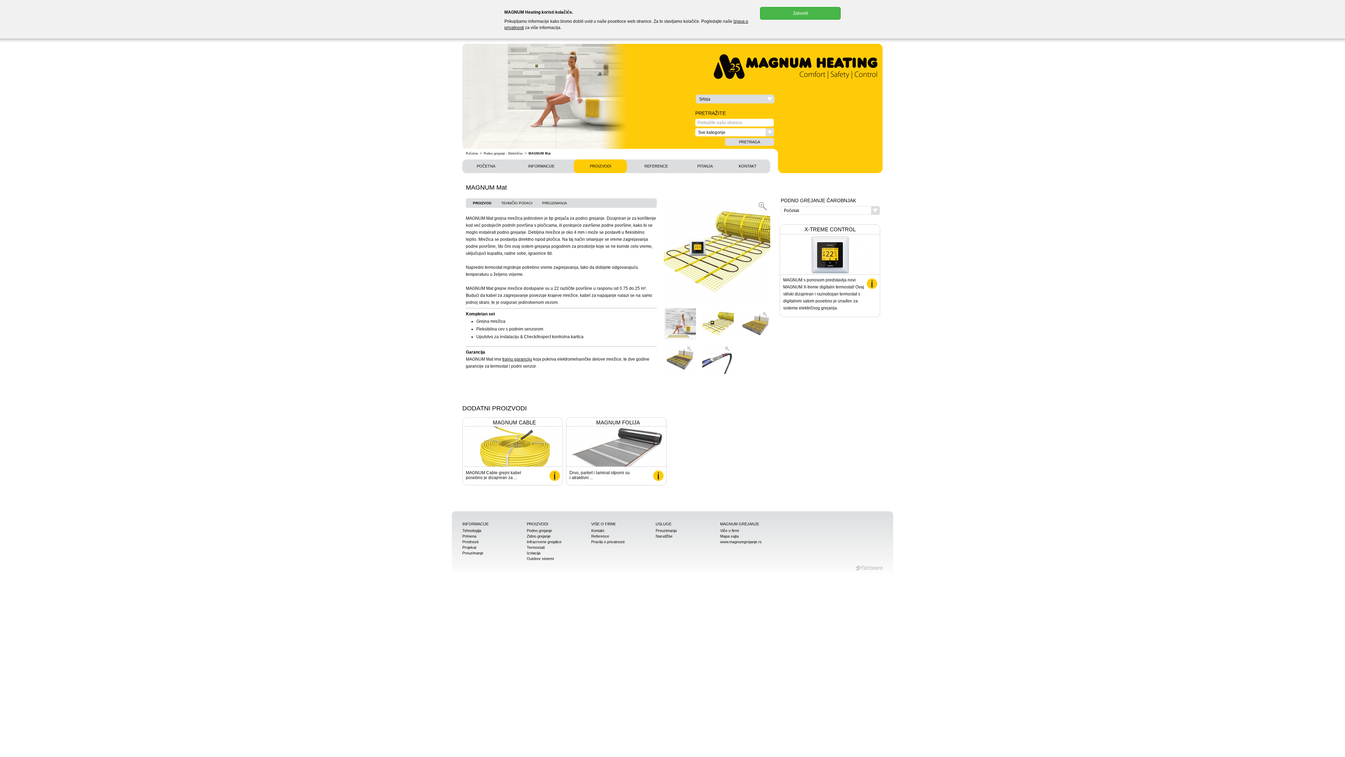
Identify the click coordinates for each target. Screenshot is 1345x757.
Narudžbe (664, 536)
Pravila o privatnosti (608, 542)
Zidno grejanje (539, 536)
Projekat (469, 547)
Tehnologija (471, 530)
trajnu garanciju (517, 359)
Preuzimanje (472, 553)
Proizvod (482, 203)
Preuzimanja (554, 203)
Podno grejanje (539, 530)
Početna (472, 153)
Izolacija (533, 553)
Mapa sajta (729, 536)
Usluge (663, 524)
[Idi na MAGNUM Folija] (658, 475)
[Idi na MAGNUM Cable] (554, 475)
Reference (656, 166)
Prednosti (470, 542)
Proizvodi (600, 166)
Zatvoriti (800, 13)
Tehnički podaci (516, 203)
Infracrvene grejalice (544, 542)
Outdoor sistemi (540, 559)
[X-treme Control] (872, 283)
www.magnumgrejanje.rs (741, 542)
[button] (735, 99)
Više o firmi (603, 524)
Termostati (536, 547)
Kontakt (748, 166)
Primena (469, 536)
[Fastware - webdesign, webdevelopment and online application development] (869, 568)
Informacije (541, 166)
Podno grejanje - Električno (503, 153)
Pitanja (705, 166)
